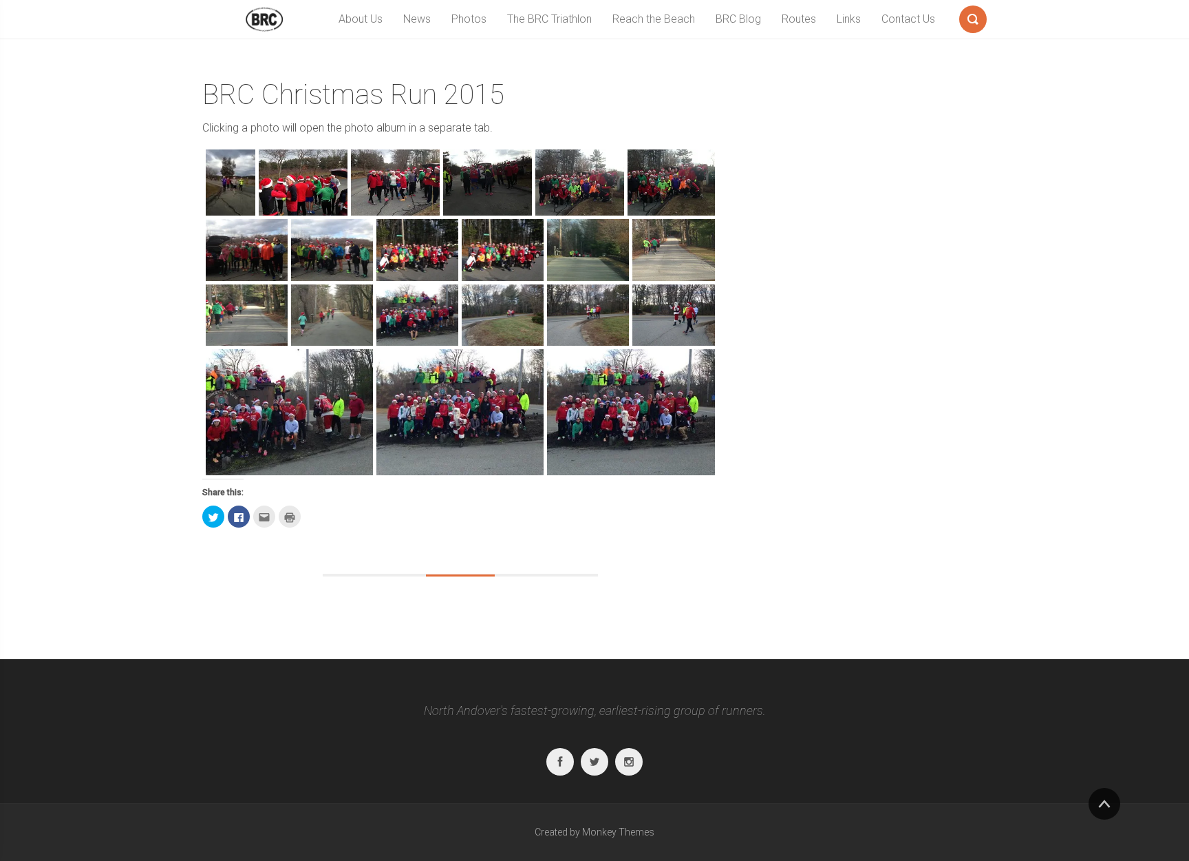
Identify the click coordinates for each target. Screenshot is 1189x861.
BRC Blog (738, 18)
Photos (468, 18)
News (417, 18)
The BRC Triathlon (549, 18)
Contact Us (908, 18)
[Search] (973, 16)
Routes (799, 18)
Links (849, 18)
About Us (361, 18)
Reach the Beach (653, 18)
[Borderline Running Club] (264, 19)
